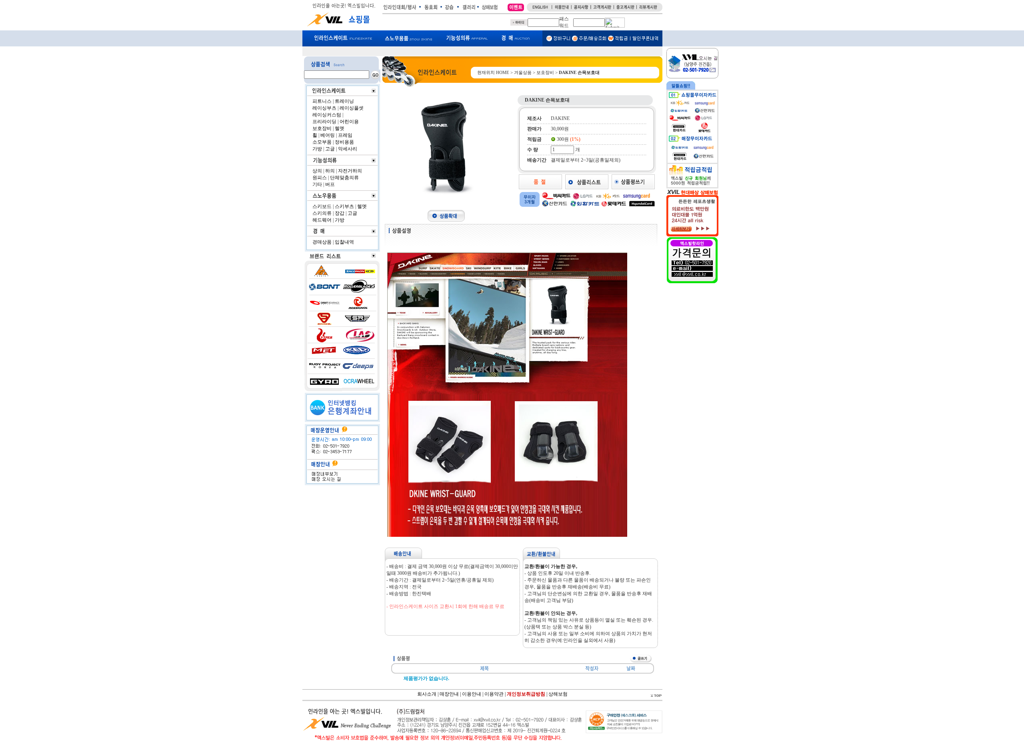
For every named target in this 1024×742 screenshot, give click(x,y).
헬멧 (339, 128)
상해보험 (558, 693)
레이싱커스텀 (326, 115)
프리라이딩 (324, 121)
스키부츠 (344, 206)
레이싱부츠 (324, 108)
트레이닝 (344, 101)
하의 (330, 171)
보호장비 (322, 128)
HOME (502, 72)
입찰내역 (344, 242)
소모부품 (322, 142)
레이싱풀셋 (352, 108)
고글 (330, 149)
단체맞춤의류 (344, 177)
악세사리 (347, 149)
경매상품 (322, 242)
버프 (330, 184)
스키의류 (322, 213)
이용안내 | (472, 693)
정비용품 (344, 142)
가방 (317, 149)
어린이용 (349, 121)
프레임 (345, 135)
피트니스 (322, 101)
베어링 (327, 135)
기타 (317, 184)
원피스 (319, 177)
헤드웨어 (322, 220)
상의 (317, 171)
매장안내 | (450, 693)
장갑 (339, 213)
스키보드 (322, 206)
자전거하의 (350, 171)
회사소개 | (428, 693)
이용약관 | (495, 693)
